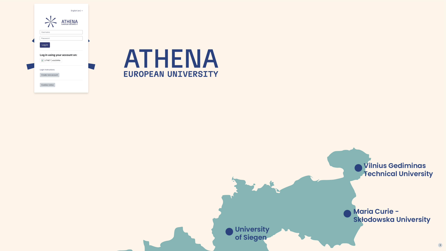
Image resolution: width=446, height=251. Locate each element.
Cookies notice (47, 85)
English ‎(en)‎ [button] (76, 11)
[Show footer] (440, 245)
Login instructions (47, 70)
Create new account (49, 75)
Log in (45, 45)
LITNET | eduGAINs (52, 60)
